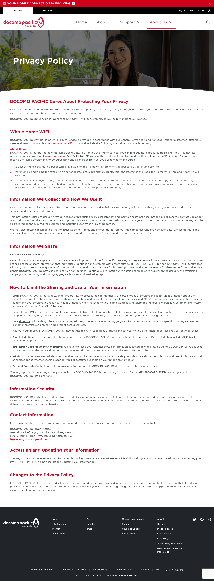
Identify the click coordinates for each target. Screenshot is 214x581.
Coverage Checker (131, 529)
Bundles (91, 524)
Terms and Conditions (42, 569)
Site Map (144, 569)
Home (81, 22)
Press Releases (165, 529)
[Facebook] (202, 519)
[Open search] (208, 22)
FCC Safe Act (164, 533)
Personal (18, 10)
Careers (161, 524)
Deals (89, 519)
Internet (55, 529)
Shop (100, 22)
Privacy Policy (100, 569)
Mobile (54, 519)
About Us (158, 22)
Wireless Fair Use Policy (73, 569)
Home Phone (58, 533)
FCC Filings (163, 538)
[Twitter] (195, 519)
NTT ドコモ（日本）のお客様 (169, 569)
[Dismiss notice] (209, 3)
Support (127, 22)
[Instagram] (209, 519)
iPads (89, 529)
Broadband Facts (123, 569)
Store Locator (129, 533)
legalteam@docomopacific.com (29, 439)
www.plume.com (55, 156)
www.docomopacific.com (64, 143)
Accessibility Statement (169, 543)
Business (47, 10)
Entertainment (59, 524)
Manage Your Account (133, 519)
